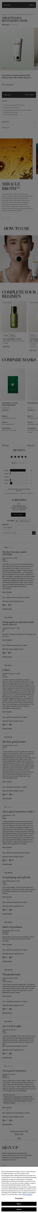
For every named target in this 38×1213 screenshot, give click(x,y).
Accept (19, 1209)
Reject (19, 1204)
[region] (19, 1190)
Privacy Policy (27, 1194)
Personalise (19, 1198)
